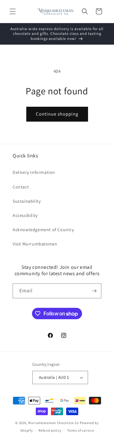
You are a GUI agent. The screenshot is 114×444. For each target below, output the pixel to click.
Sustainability (27, 201)
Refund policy (50, 430)
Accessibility (25, 215)
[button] (13, 11)
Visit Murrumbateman (35, 244)
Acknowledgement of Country (43, 229)
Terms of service (80, 430)
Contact (21, 187)
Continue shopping (57, 114)
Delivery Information (34, 172)
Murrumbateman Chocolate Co (53, 423)
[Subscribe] (94, 290)
